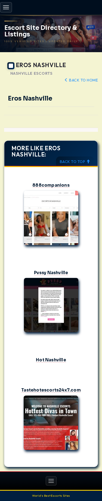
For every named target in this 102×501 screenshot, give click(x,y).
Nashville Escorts (31, 73)
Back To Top (73, 161)
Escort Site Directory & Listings (40, 31)
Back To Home (83, 80)
